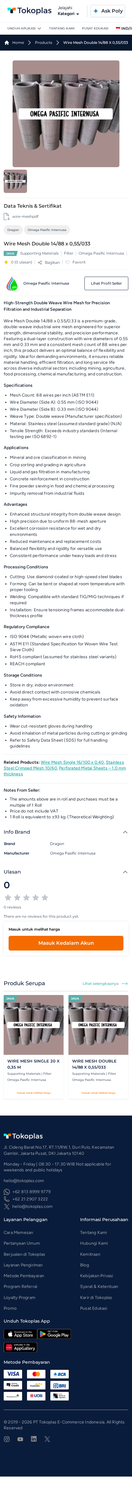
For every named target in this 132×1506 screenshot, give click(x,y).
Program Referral (20, 1286)
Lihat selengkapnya (100, 983)
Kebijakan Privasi (96, 1275)
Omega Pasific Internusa (47, 230)
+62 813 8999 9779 (31, 1191)
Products (43, 42)
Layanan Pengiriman (23, 1265)
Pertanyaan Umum (22, 1243)
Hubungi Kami (94, 1243)
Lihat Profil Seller (106, 283)
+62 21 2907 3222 (30, 1199)
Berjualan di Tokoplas (24, 1254)
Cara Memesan (18, 1232)
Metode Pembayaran (24, 1275)
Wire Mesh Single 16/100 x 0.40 (72, 762)
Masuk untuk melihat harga (34, 1092)
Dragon (13, 230)
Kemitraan (90, 1254)
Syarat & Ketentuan (99, 1286)
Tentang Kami (62, 28)
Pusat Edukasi (95, 28)
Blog (84, 1265)
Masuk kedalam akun (66, 943)
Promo (10, 1308)
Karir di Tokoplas (96, 1297)
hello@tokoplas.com (32, 1206)
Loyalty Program (19, 1297)
